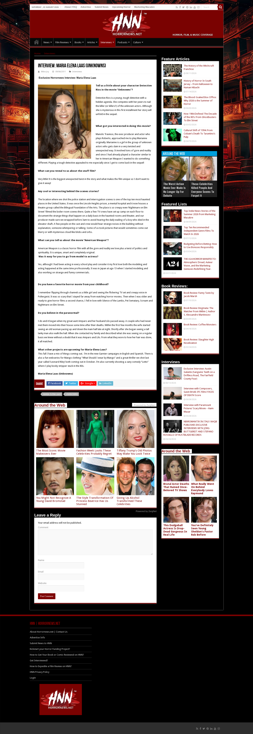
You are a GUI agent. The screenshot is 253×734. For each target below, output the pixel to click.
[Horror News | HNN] (127, 23)
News (46, 42)
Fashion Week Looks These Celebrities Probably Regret (94, 452)
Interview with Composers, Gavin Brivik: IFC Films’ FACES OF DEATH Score (199, 392)
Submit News (102, 7)
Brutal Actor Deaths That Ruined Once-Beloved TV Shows (176, 487)
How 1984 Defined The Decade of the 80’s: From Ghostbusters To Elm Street (200, 117)
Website (42, 583)
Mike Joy (45, 71)
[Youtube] (194, 7)
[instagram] (198, 7)
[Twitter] (183, 7)
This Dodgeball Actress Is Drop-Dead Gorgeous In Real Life (175, 530)
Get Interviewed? (39, 660)
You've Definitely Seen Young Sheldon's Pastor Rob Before (202, 530)
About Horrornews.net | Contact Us (48, 631)
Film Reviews (62, 42)
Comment (43, 527)
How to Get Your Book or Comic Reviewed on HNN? (57, 654)
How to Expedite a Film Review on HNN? (51, 666)
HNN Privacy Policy (39, 672)
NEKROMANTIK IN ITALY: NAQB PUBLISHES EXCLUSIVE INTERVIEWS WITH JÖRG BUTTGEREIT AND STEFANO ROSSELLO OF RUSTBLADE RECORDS (190, 428)
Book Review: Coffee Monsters (200, 324)
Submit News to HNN (41, 643)
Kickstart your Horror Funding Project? (50, 649)
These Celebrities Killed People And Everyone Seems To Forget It (202, 189)
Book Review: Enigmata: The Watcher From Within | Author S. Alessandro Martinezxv (199, 311)
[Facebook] (180, 7)
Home (37, 53)
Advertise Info (37, 637)
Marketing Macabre (144, 7)
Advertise (86, 7)
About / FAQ (70, 7)
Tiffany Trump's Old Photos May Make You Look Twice (134, 452)
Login (33, 677)
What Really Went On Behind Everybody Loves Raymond (202, 488)
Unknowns (72, 394)
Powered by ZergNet (146, 511)
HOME (36, 42)
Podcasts (122, 42)
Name (41, 560)
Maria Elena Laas (52, 394)
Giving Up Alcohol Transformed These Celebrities (129, 501)
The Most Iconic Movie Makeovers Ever (50, 452)
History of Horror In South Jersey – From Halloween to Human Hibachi (198, 84)
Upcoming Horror (121, 7)
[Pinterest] (187, 7)
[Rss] (176, 7)
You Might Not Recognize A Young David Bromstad (53, 499)
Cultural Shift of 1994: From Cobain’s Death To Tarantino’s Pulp (199, 133)
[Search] (220, 7)
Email (41, 571)
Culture (137, 42)
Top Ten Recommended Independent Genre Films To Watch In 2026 (199, 230)
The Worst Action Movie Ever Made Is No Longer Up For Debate (174, 189)
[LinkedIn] (190, 7)
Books (78, 42)
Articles (91, 42)
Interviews (106, 42)
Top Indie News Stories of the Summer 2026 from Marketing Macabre (200, 214)
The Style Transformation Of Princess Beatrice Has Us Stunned (94, 501)
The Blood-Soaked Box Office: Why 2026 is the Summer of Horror (200, 100)
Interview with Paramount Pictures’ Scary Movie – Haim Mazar (199, 408)
